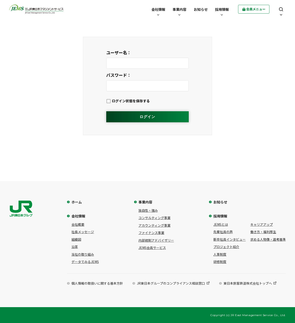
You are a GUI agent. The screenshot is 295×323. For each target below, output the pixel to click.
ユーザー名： (118, 52)
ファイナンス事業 (151, 232)
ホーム (76, 202)
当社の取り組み (82, 254)
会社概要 (77, 224)
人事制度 (219, 254)
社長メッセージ (82, 231)
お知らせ (220, 202)
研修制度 (219, 261)
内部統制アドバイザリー (156, 240)
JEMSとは (220, 224)
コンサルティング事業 (155, 217)
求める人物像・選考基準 (268, 239)
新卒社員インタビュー (229, 239)
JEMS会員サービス (152, 247)
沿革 (74, 246)
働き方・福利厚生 (263, 231)
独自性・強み (148, 210)
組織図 (76, 239)
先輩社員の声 (223, 231)
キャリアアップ (261, 224)
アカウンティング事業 (155, 225)
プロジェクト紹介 (226, 246)
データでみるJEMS (85, 261)
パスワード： (118, 75)
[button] (158, 9)
